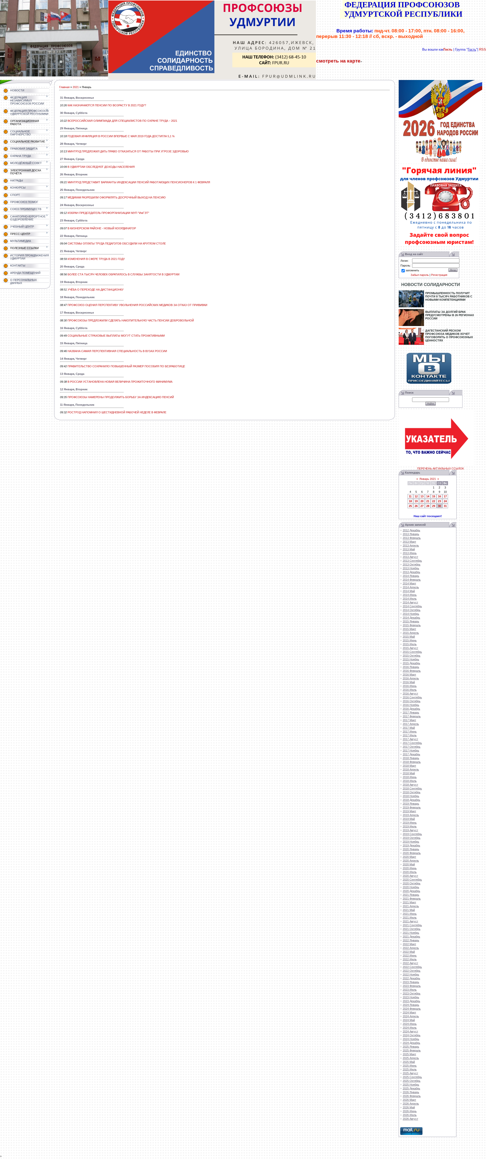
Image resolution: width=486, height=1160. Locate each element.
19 (416, 501)
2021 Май (409, 909)
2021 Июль (410, 917)
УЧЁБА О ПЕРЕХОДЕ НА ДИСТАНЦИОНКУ (96, 289)
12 (416, 496)
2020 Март (409, 856)
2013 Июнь (410, 553)
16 (439, 496)
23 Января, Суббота (73, 220)
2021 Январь (411, 894)
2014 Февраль (412, 579)
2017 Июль (410, 735)
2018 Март (409, 765)
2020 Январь (411, 849)
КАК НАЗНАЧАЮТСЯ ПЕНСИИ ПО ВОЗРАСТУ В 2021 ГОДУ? (107, 105)
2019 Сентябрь (412, 834)
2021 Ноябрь (411, 932)
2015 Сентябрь (412, 651)
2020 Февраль (412, 852)
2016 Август (410, 693)
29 (433, 505)
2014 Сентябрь (412, 606)
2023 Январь (411, 982)
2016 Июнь (410, 685)
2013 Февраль (412, 537)
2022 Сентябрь (412, 966)
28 (427, 505)
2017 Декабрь (411, 754)
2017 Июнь (410, 731)
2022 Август (410, 963)
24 (445, 501)
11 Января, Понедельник (77, 404)
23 (439, 501)
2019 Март (409, 811)
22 (433, 501)
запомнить (412, 270)
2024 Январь (411, 1004)
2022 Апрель (411, 947)
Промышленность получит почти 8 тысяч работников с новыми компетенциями (448, 296)
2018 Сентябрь (412, 788)
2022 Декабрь (411, 978)
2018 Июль (410, 780)
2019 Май (409, 818)
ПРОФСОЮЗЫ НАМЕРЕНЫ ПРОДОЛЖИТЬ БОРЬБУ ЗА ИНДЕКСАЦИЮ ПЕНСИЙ (121, 397)
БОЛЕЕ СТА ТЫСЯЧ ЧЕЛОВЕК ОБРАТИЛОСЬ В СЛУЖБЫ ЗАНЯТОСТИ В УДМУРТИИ (123, 274)
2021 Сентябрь (412, 925)
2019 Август (410, 830)
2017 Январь (411, 712)
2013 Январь (411, 534)
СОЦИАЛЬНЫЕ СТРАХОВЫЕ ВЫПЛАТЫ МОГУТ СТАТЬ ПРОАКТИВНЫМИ (116, 335)
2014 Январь (411, 575)
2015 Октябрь (411, 655)
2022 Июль (410, 959)
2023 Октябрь (411, 993)
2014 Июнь (410, 594)
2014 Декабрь (411, 617)
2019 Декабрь (411, 845)
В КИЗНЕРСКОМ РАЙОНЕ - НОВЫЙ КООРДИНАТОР (102, 228)
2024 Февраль (412, 1008)
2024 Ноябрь (411, 1039)
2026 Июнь (410, 1111)
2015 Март (409, 628)
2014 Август (410, 602)
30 (439, 505)
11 (410, 496)
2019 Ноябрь (411, 841)
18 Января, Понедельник (77, 297)
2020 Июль (410, 871)
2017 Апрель (411, 723)
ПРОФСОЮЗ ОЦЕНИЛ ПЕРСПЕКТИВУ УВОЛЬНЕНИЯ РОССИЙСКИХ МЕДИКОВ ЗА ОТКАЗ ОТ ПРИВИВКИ (137, 305)
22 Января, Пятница (73, 235)
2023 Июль (410, 989)
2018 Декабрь (411, 799)
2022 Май (409, 951)
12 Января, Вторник (74, 389)
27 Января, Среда (72, 158)
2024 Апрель (411, 1016)
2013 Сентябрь (412, 560)
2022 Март (409, 944)
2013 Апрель (411, 545)
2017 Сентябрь (412, 742)
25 (410, 505)
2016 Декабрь (411, 708)
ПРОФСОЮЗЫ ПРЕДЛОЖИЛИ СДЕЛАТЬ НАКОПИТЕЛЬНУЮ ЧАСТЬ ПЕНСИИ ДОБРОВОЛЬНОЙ (131, 320)
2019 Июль (410, 826)
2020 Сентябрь (412, 879)
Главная (64, 87)
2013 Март (409, 541)
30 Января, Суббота (73, 112)
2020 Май (409, 864)
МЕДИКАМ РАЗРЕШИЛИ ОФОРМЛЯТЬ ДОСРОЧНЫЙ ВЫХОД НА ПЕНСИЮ (117, 197)
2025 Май (409, 1061)
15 (433, 496)
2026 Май (409, 1107)
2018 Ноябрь (411, 796)
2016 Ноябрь (411, 704)
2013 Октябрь (411, 564)
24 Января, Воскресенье (77, 205)
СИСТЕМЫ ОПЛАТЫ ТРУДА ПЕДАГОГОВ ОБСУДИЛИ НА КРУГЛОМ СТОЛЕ (117, 243)
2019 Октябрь (411, 837)
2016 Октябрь (411, 701)
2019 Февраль (412, 807)
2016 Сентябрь (412, 697)
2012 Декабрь (411, 530)
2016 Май (409, 682)
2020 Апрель (411, 860)
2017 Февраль (412, 716)
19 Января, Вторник (74, 281)
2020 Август (410, 875)
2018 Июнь (410, 777)
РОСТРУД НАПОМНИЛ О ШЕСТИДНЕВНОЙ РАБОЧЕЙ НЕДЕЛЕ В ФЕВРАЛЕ (117, 412)
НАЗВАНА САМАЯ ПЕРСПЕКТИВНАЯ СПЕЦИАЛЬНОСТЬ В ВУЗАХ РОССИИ (117, 351)
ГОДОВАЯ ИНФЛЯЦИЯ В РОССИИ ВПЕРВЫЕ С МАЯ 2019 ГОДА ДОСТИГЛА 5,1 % (121, 136)
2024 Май (409, 1020)
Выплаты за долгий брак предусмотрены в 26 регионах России (449, 315)
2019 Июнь (410, 822)
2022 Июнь (410, 955)
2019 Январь (411, 803)
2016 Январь (411, 666)
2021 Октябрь (411, 928)
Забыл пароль (420, 274)
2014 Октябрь (411, 610)
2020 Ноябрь (411, 887)
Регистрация (439, 274)
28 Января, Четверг (73, 143)
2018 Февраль (412, 761)
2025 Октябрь (411, 1080)
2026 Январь (411, 1092)
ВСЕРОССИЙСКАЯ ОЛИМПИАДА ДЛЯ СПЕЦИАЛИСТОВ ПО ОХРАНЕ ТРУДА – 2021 (122, 120)
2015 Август (410, 647)
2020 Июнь (410, 868)
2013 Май (409, 549)
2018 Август (410, 784)
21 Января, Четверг (73, 251)
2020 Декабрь (411, 890)
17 (445, 496)
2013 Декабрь (411, 572)
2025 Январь (411, 1046)
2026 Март (409, 1099)
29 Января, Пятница (73, 128)
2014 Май (409, 591)
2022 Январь (411, 940)
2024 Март (409, 1012)
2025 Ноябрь (411, 1084)
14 (427, 496)
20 (421, 501)
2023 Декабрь (411, 1001)
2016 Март (409, 674)
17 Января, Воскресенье (77, 312)
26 (416, 505)
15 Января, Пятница (73, 343)
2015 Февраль (412, 625)
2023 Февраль (412, 985)
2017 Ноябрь (411, 750)
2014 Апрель (411, 587)
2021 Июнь (410, 913)
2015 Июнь (410, 640)
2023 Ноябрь (411, 997)
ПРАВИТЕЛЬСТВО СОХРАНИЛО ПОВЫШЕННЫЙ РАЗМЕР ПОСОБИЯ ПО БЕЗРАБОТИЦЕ (126, 366)
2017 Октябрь (411, 746)
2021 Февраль (412, 898)
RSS (482, 49)
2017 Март (409, 720)
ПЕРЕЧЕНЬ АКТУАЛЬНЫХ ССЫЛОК (440, 468)
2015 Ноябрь (411, 659)
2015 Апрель (411, 632)
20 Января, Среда (72, 266)
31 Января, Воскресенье (77, 97)
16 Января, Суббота (73, 328)
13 (421, 496)
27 (421, 505)
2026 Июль (410, 1114)
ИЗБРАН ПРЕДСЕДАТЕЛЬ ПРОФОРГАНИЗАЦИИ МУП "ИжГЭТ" (108, 212)
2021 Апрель (411, 906)
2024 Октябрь (411, 1035)
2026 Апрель (411, 1103)
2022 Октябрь (411, 970)
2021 (76, 87)
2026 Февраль (412, 1095)
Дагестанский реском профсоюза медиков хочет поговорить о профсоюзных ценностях (449, 335)
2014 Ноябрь (411, 613)
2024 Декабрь (411, 1042)
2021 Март (409, 902)
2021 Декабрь (411, 936)
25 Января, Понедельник (77, 189)
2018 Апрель (411, 769)
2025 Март (409, 1054)
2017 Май (409, 727)
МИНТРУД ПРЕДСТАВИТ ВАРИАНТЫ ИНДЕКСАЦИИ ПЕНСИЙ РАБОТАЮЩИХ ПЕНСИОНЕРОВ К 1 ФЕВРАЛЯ (139, 182)
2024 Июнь (410, 1023)
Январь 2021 (427, 478)
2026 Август (410, 1118)
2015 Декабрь (411, 663)
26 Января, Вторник (74, 174)
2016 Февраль (412, 670)
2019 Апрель (411, 815)
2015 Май (409, 636)
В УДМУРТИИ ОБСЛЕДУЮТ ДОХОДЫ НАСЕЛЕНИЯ (101, 166)
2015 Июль (410, 644)
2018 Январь (411, 758)
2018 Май (409, 773)
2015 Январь (411, 621)
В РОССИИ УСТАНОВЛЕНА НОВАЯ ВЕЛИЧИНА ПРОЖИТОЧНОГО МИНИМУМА (120, 381)
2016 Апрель (411, 678)
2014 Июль (410, 598)
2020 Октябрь (411, 883)
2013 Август (410, 556)
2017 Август (410, 739)
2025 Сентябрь (412, 1076)
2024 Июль (410, 1027)
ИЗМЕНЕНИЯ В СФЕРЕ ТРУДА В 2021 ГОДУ (96, 258)
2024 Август (410, 1031)
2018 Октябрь (411, 792)
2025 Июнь (410, 1065)
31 (445, 505)
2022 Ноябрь (411, 974)
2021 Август (410, 921)
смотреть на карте (338, 61)
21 (427, 501)
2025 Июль (410, 1069)
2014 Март (409, 583)
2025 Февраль (412, 1050)
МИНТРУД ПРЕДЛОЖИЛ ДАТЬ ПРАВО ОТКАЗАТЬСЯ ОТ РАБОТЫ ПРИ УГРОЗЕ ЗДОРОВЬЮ (128, 151)
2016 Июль (410, 689)
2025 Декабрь (411, 1088)
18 (410, 501)
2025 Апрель (411, 1058)
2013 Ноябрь (411, 568)
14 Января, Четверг (73, 358)
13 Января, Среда (72, 373)
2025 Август (410, 1073)
